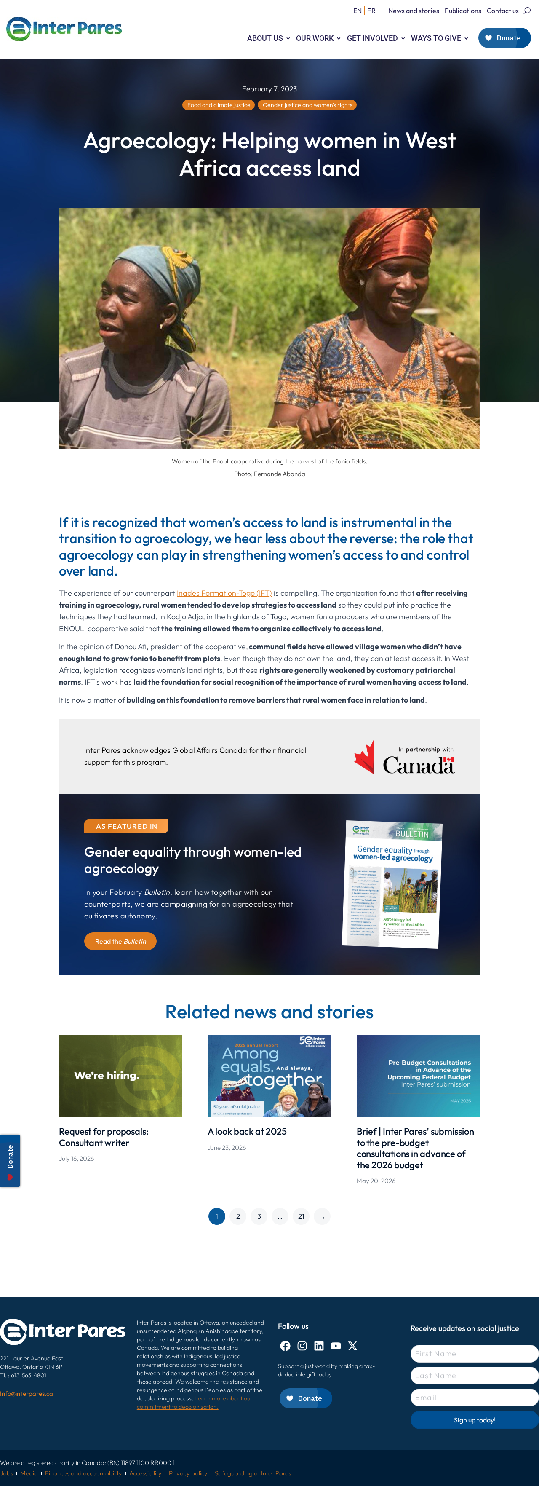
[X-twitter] (352, 1346)
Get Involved (372, 38)
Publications (463, 10)
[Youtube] (335, 1346)
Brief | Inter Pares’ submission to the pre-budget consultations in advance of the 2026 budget (415, 1147)
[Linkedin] (319, 1346)
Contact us (503, 10)
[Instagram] (302, 1346)
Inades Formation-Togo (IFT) (224, 593)
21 (301, 1216)
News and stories (413, 10)
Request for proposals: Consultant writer (104, 1136)
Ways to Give (436, 38)
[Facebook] (285, 1346)
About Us (265, 38)
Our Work (315, 38)
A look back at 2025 (247, 1131)
